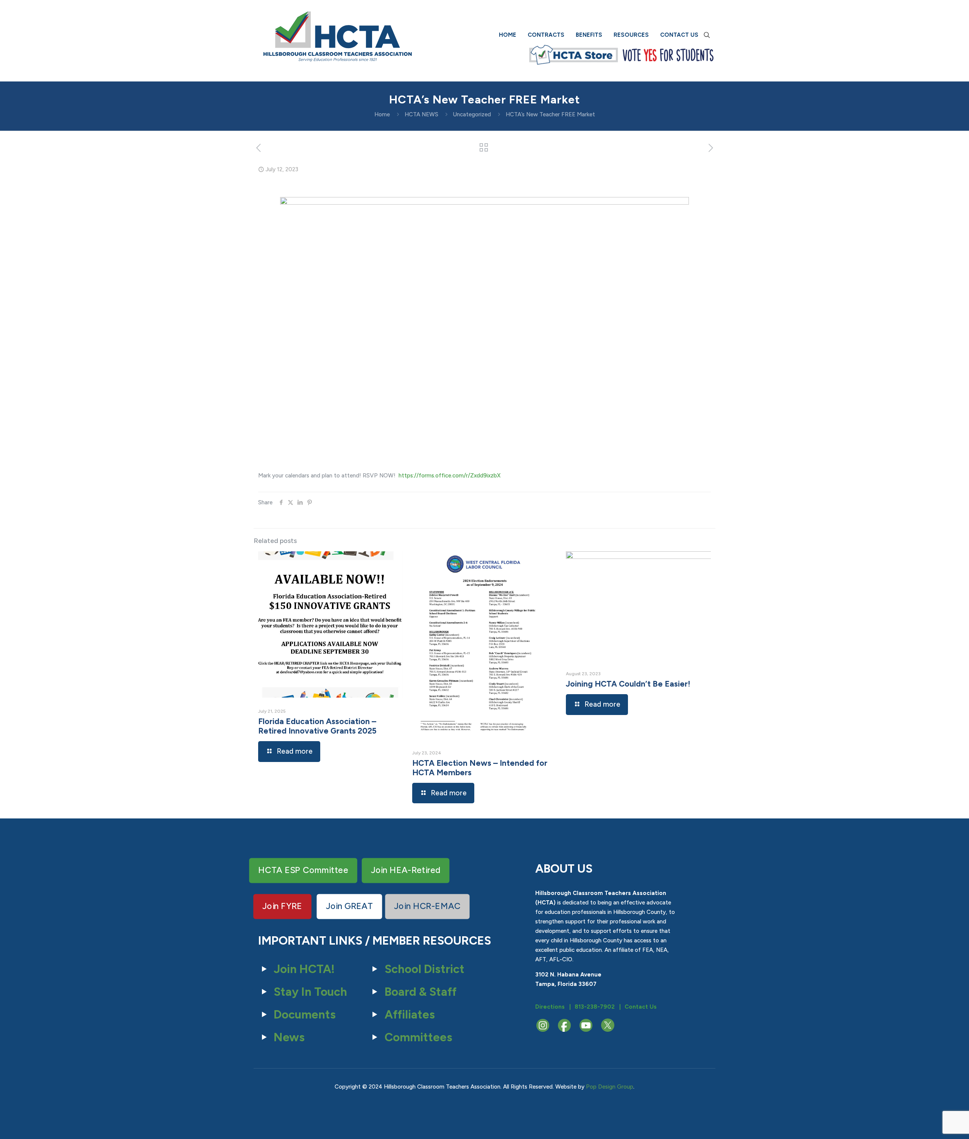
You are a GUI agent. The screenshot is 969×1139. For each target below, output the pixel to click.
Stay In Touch (310, 992)
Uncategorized (472, 114)
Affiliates (410, 1015)
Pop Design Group (609, 1086)
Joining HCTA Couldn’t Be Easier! (628, 683)
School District (424, 969)
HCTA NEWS (421, 114)
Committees (418, 1037)
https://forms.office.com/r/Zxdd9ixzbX (449, 475)
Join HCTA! (304, 969)
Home (382, 114)
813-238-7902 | (598, 1006)
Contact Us (641, 1006)
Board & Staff (420, 992)
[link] (573, 55)
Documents (305, 1015)
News (289, 1037)
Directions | (553, 1006)
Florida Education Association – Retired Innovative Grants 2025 (317, 726)
